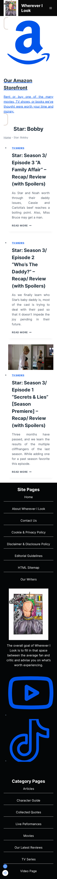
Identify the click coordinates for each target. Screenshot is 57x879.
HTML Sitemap (28, 567)
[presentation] (30, 357)
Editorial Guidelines (28, 556)
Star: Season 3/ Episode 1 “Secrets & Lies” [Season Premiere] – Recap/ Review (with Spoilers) (30, 404)
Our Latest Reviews (28, 847)
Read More (21, 225)
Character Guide (28, 800)
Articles (28, 789)
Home (7, 137)
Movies (28, 836)
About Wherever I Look (28, 509)
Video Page (28, 871)
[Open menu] (50, 8)
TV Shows (18, 148)
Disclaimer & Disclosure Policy (28, 544)
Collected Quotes (28, 812)
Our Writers (29, 579)
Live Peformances (28, 824)
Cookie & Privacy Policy (29, 532)
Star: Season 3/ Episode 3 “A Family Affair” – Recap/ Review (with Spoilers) (29, 169)
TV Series (29, 859)
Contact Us (29, 520)
